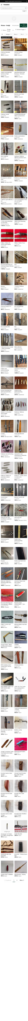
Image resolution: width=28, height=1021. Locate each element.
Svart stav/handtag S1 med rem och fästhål (20, 200)
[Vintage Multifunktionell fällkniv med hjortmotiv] (20, 107)
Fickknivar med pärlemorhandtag (18, 391)
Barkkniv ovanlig (18, 729)
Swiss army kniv (17, 517)
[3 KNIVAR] (20, 637)
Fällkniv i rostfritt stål (5, 624)
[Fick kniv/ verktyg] (20, 44)
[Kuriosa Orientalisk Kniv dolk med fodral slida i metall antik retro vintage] (7, 383)
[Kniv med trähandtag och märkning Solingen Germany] (7, 257)
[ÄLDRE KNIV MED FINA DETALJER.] (7, 846)
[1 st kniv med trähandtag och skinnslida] (7, 213)
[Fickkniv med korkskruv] (20, 128)
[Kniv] (7, 86)
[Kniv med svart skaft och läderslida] (7, 722)
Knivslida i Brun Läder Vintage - (19, 794)
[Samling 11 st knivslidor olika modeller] (7, 404)
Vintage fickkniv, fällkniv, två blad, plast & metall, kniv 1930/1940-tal (6, 645)
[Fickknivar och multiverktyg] (20, 170)
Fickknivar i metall (5, 114)
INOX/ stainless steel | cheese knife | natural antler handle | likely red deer (6, 665)
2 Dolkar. (3, 433)
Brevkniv (3, 286)
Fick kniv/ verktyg (18, 52)
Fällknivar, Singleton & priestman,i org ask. (6, 476)
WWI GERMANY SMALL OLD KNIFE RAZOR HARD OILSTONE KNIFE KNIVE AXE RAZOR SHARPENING (7, 687)
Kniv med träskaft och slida (7, 136)
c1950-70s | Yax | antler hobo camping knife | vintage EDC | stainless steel (19, 687)
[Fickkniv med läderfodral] (20, 553)
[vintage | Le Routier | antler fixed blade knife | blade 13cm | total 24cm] (7, 744)
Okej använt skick (6, 37)
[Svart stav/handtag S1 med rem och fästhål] (20, 192)
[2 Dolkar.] (7, 426)
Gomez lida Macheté (19, 433)
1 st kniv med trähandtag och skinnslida (6, 222)
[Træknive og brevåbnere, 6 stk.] (7, 192)
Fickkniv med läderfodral (20, 560)
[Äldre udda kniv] (20, 339)
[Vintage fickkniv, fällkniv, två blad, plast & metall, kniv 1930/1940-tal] (7, 637)
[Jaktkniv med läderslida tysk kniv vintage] (7, 65)
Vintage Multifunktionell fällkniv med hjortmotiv (19, 115)
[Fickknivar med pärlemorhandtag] (20, 383)
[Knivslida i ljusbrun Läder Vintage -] (7, 765)
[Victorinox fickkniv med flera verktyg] (20, 573)
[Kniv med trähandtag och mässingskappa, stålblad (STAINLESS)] (7, 595)
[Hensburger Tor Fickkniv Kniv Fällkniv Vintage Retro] (7, 826)
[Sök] (25, 8)
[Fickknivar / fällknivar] (20, 404)
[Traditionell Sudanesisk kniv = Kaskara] (20, 700)
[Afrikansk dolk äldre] (20, 657)
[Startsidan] (6, 4)
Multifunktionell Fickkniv (19, 751)
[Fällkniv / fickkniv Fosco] (20, 235)
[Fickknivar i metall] (7, 107)
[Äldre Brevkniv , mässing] (20, 867)
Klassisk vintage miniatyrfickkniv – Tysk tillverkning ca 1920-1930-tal (20, 603)
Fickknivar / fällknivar (19, 412)
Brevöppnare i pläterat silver (6, 178)
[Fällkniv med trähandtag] (20, 213)
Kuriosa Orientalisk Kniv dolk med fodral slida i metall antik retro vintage (6, 391)
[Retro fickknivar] (7, 148)
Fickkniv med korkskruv (19, 136)
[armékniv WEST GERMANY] (7, 867)
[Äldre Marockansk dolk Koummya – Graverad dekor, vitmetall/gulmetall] (20, 65)
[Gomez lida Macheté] (20, 426)
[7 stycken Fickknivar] (20, 278)
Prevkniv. (3, 560)
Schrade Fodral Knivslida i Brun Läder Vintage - (20, 774)
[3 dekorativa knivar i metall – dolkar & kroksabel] (7, 339)
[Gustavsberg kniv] (7, 531)
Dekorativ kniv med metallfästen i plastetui (6, 518)
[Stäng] (27, 1)
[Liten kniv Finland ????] (7, 299)
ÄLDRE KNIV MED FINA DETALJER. (6, 855)
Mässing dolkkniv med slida (20, 624)
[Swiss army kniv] (20, 510)
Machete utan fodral (19, 94)
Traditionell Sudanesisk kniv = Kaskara (20, 709)
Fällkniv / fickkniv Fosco (19, 242)
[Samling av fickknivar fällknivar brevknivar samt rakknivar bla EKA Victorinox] (20, 148)
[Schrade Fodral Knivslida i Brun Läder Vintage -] (20, 765)
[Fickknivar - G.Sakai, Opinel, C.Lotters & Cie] (20, 468)
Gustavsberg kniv (5, 539)
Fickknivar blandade (5, 52)
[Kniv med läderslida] (20, 299)
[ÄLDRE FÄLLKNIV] (20, 826)
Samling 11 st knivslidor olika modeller (6, 412)
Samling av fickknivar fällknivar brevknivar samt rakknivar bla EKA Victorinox (20, 157)
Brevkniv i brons (4, 708)
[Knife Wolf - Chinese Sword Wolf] (20, 846)
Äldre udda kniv (18, 347)
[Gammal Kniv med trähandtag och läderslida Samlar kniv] (20, 446)
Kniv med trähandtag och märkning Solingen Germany (7, 265)
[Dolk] (20, 257)
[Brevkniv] (7, 278)
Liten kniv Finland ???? (6, 306)
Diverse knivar (4, 497)
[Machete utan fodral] (20, 86)
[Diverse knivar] (7, 489)
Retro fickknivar (4, 156)
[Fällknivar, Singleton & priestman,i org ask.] (7, 468)
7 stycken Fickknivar (19, 286)
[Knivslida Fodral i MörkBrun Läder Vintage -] (20, 806)
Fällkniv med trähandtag (19, 221)
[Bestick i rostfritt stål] (20, 489)
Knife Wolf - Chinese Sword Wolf (20, 855)
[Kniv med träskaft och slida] (7, 128)
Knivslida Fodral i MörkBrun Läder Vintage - (20, 814)
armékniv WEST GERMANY (7, 874)
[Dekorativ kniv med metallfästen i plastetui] (7, 510)
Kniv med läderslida (18, 306)
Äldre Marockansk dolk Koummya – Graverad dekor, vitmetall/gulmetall (20, 73)
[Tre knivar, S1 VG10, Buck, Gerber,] (20, 361)
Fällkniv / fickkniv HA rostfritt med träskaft (6, 243)
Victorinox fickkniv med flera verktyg (19, 581)
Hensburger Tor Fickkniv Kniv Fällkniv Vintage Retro (7, 834)
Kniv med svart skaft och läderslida (6, 730)
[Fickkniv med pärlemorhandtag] (7, 361)
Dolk (15, 264)
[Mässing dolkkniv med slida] (20, 617)
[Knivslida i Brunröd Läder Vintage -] (7, 786)
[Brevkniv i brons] (7, 700)
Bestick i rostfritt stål (19, 497)
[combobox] (14, 8)
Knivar (4, 30)
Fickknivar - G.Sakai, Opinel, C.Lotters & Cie (20, 476)
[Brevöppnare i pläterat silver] (7, 170)
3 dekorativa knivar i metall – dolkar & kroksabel (7, 347)
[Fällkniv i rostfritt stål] (7, 617)
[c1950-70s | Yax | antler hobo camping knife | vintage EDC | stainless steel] (20, 679)
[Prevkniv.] (7, 553)
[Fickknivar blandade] (7, 44)
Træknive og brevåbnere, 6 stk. (7, 200)
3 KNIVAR (16, 644)
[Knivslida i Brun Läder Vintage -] (20, 786)
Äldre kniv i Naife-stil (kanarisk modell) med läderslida (6, 581)
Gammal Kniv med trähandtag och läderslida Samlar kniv (20, 454)
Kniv (2, 94)
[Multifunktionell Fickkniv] (20, 744)
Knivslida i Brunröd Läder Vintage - (6, 794)
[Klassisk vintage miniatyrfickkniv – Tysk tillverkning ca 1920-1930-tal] (20, 595)
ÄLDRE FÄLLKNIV (18, 834)
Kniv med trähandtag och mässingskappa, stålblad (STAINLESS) (6, 603)
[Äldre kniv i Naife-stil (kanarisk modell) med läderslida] (7, 573)
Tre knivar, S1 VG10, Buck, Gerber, (20, 369)
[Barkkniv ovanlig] (20, 722)
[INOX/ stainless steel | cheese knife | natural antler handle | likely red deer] (7, 657)
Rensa (15, 37)
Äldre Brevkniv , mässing (19, 874)
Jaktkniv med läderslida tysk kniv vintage (6, 73)
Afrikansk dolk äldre (18, 664)
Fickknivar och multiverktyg (20, 177)
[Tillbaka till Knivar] (1, 30)
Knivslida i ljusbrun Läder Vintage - (6, 774)
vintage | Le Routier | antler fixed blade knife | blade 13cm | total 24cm (7, 752)
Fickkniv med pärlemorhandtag (5, 369)
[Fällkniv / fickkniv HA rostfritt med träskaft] (7, 235)
